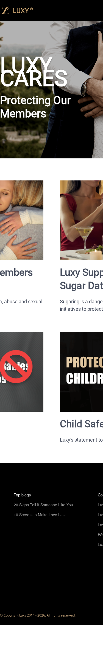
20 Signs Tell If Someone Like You (43, 504)
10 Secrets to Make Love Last (40, 514)
